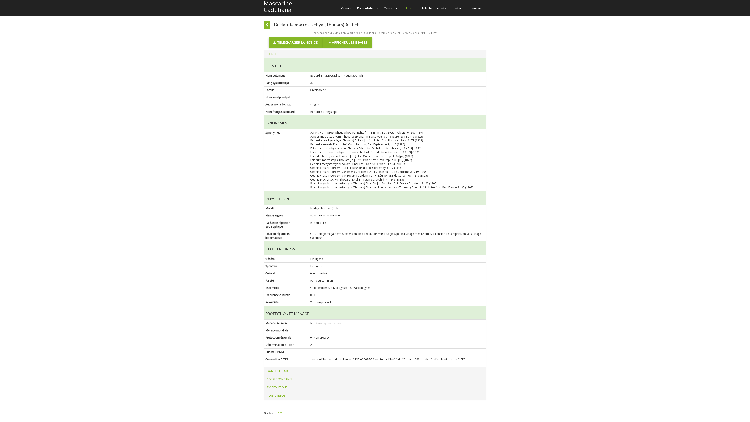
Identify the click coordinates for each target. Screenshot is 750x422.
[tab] (375, 54)
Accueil (346, 8)
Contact (457, 8)
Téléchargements (433, 8)
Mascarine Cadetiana (278, 6)
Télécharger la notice (297, 42)
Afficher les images (349, 42)
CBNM (278, 413)
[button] (273, 54)
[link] (296, 43)
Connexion (476, 8)
